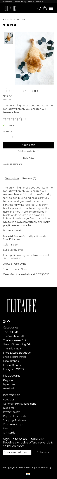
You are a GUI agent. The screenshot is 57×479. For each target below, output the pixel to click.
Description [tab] (12, 178)
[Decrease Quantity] (6, 137)
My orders (9, 384)
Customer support (14, 424)
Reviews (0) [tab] (29, 178)
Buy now (28, 158)
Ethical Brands (12, 365)
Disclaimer (9, 407)
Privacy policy (11, 412)
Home (6, 19)
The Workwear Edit (15, 340)
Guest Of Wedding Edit (17, 344)
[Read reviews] (13, 119)
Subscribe (43, 452)
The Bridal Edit (12, 348)
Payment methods (14, 416)
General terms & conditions (19, 403)
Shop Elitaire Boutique (17, 352)
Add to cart (28, 144)
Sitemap (8, 428)
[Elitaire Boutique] (10, 8)
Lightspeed (9, 470)
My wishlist (9, 388)
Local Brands (11, 361)
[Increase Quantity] (12, 137)
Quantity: (7, 131)
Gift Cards (9, 432)
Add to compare (13, 164)
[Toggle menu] (51, 8)
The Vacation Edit (13, 336)
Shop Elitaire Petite (14, 356)
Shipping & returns (14, 420)
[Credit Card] (28, 474)
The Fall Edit (10, 332)
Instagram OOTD (13, 369)
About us (8, 399)
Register (8, 380)
